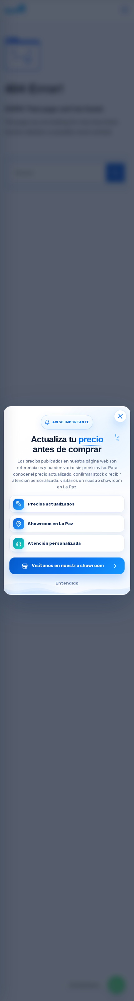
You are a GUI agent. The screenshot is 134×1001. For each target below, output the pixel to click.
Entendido (67, 582)
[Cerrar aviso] (120, 416)
